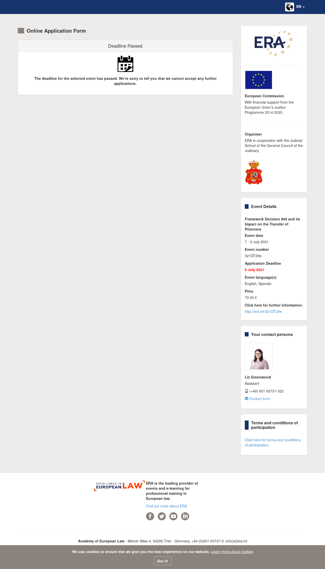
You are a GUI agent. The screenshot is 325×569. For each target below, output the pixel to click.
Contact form (259, 398)
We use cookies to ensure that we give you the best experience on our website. (141, 551)
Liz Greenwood (258, 377)
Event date (254, 235)
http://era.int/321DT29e (263, 311)
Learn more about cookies (232, 551)
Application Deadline (263, 263)
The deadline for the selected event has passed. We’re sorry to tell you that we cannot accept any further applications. (125, 81)
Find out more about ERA (166, 505)
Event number (257, 249)
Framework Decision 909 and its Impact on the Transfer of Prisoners (272, 224)
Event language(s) (261, 277)
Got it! (162, 560)
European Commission (264, 95)
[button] (295, 7)
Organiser (253, 134)
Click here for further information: (274, 305)
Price (249, 291)
